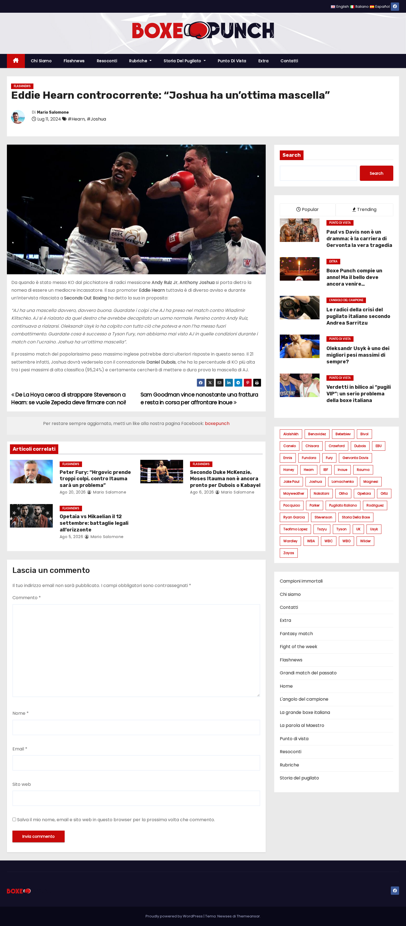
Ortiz (384, 493)
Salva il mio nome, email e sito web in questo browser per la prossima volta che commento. (116, 820)
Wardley (290, 541)
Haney (288, 469)
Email (19, 749)
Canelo (289, 446)
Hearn (309, 469)
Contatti (289, 61)
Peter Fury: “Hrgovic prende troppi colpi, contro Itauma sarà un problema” (95, 479)
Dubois (360, 446)
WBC (329, 541)
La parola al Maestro (302, 725)
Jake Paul (291, 481)
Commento (26, 597)
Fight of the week (298, 646)
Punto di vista (232, 61)
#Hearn (76, 119)
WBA (311, 541)
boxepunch (217, 423)
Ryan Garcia (294, 517)
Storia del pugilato (183, 61)
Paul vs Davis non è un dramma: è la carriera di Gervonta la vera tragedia (359, 238)
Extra (264, 61)
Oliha (343, 493)
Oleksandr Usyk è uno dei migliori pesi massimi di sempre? (357, 355)
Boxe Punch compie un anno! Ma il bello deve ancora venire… (354, 277)
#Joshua (96, 119)
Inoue (342, 469)
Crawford (337, 446)
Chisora (312, 446)
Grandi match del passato (308, 673)
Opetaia (364, 493)
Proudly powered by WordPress (175, 916)
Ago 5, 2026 (71, 536)
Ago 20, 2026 (73, 492)
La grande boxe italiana (305, 712)
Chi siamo (41, 61)
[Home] (16, 61)
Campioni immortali (301, 581)
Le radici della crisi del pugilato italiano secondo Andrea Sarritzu (358, 316)
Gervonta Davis (355, 457)
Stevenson (323, 517)
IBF (325, 469)
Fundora (309, 457)
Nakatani (321, 493)
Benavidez (317, 434)
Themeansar (248, 916)
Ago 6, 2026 (202, 492)
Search (292, 155)
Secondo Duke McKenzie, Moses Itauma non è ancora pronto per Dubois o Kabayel (225, 479)
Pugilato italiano (343, 505)
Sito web (21, 784)
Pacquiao (291, 505)
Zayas (288, 553)
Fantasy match (296, 633)
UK (358, 529)
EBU (379, 446)
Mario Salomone (53, 112)
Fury (329, 457)
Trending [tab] (366, 209)
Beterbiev (343, 434)
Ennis (287, 457)
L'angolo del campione (346, 300)
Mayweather (293, 493)
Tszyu (322, 529)
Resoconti (107, 61)
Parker (315, 505)
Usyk (374, 529)
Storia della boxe (356, 517)
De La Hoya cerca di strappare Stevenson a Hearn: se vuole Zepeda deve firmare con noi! (68, 398)
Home (286, 686)
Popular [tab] (310, 209)
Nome (20, 713)
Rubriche (139, 61)
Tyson (341, 529)
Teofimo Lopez (295, 529)
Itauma (363, 469)
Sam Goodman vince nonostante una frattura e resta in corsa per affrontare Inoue (199, 398)
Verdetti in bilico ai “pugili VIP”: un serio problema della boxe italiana (358, 393)
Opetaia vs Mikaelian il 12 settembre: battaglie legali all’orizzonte (94, 523)
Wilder (365, 541)
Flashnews (74, 61)
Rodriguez (375, 505)
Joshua (315, 481)
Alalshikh (291, 434)
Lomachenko (343, 481)
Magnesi (370, 481)
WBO (346, 541)
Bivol (364, 434)
